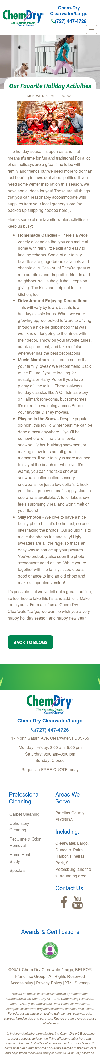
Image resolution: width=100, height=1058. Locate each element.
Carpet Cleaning (24, 814)
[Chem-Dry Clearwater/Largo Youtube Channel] (77, 902)
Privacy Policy (49, 983)
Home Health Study (21, 858)
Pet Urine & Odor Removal (25, 842)
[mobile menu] (91, 29)
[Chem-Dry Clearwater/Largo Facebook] (63, 902)
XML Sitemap (77, 983)
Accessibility (21, 983)
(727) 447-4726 (70, 21)
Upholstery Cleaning (19, 826)
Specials (17, 870)
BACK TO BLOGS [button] (30, 642)
